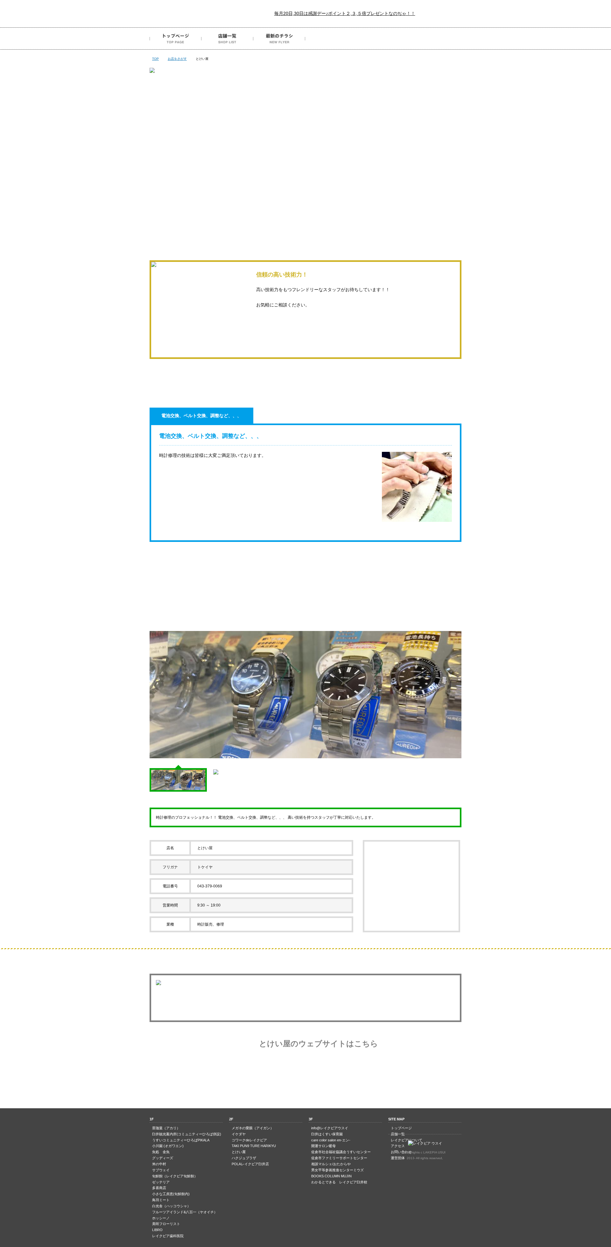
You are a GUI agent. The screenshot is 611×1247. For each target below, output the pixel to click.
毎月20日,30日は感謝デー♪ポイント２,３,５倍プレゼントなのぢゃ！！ (344, 13)
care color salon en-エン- (330, 1140)
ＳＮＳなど (430, 204)
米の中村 (159, 1164)
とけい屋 (239, 1152)
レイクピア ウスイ (188, 13)
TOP (155, 58)
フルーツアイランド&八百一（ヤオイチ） (184, 1212)
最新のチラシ (279, 38)
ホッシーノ (161, 1218)
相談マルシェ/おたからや (331, 1164)
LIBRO (157, 1230)
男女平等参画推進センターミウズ (337, 1170)
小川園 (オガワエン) (168, 1146)
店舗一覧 (227, 38)
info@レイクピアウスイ (329, 1128)
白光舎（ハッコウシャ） (171, 1206)
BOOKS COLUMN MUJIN (331, 1176)
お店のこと (368, 204)
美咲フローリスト (166, 1224)
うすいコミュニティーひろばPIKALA (180, 1140)
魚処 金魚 (161, 1152)
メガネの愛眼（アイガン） (253, 1128)
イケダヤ (239, 1134)
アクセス (383, 38)
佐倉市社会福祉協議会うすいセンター (341, 1152)
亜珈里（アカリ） (166, 1128)
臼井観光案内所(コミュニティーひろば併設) (186, 1134)
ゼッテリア (161, 1182)
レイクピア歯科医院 (168, 1236)
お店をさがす (177, 58)
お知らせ (305, 204)
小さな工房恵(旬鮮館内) (171, 1194)
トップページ (175, 38)
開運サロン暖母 (323, 1146)
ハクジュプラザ (244, 1158)
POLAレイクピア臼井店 (250, 1164)
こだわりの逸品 (181, 204)
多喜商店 (159, 1188)
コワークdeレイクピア (249, 1140)
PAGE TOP (305, 1082)
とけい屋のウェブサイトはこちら (318, 1043)
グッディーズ (162, 1158)
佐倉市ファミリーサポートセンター (339, 1158)
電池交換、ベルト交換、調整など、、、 (201, 415)
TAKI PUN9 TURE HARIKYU (254, 1146)
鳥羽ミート (161, 1200)
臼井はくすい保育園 (327, 1134)
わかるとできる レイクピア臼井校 (339, 1182)
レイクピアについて (331, 38)
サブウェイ (161, 1170)
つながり (243, 204)
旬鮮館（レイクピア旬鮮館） (175, 1176)
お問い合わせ (435, 38)
